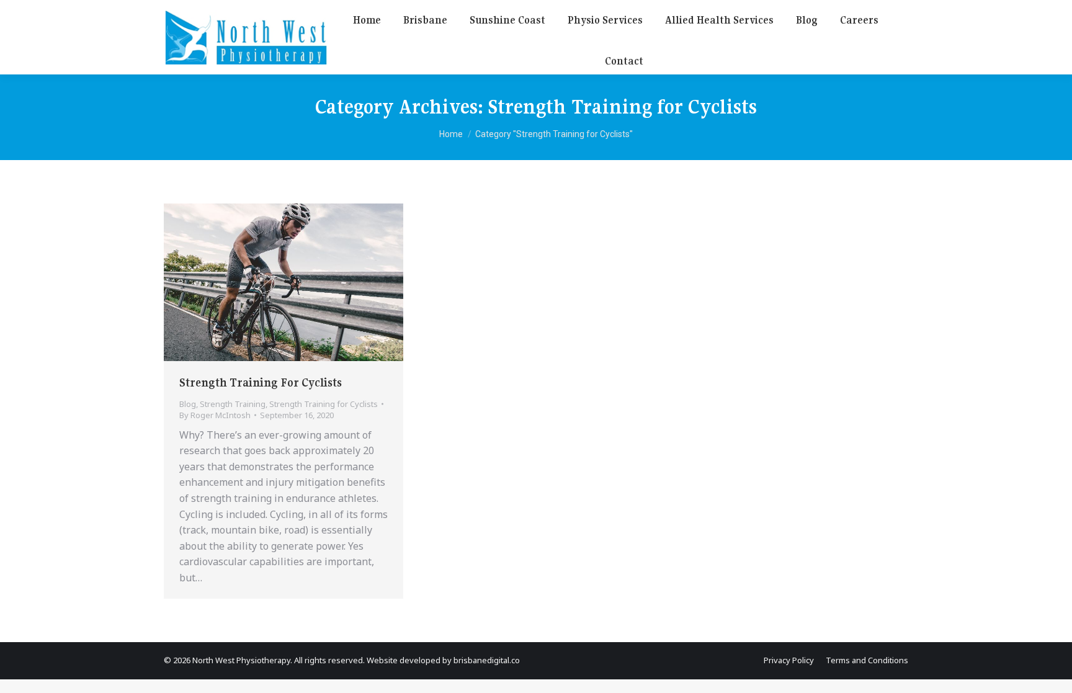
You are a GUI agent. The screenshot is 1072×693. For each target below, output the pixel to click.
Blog (187, 403)
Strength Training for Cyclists (323, 403)
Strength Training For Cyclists (260, 382)
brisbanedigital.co (486, 660)
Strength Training (233, 403)
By (215, 415)
